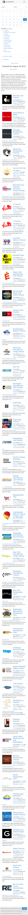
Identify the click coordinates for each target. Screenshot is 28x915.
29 (13, 25)
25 (24, 22)
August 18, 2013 (16, 103)
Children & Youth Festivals (10, 32)
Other (21, 242)
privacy (15, 911)
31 (21, 25)
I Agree (24, 908)
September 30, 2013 (17, 874)
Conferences (7, 38)
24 (21, 22)
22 (13, 22)
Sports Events (7, 45)
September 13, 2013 (6, 895)
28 (10, 25)
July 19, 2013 (16, 726)
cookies (5, 908)
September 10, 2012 (19, 893)
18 (24, 19)
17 (21, 19)
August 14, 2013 (16, 485)
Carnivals (6, 34)
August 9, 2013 (16, 561)
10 (21, 16)
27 (6, 25)
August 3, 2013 (21, 598)
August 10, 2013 (16, 542)
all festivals (5, 59)
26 (3, 25)
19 (3, 22)
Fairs (5, 50)
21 (10, 22)
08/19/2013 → (14, 69)
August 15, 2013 (16, 357)
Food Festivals (7, 46)
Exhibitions (6, 30)
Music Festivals (7, 42)
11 (24, 16)
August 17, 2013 (16, 120)
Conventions (7, 37)
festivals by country (7, 56)
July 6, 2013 (15, 765)
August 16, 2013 (16, 260)
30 (17, 25)
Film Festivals (7, 35)
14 (10, 19)
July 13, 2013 (21, 746)
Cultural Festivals (8, 40)
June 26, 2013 (16, 820)
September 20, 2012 (17, 873)
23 (17, 22)
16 (17, 19)
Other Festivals (7, 51)
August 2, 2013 (16, 655)
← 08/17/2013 (14, 63)
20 (6, 22)
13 (6, 19)
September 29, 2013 (6, 141)
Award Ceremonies (8, 48)
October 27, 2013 (18, 638)
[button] (24, 2)
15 (13, 19)
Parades (6, 43)
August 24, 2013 (20, 674)
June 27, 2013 (16, 801)
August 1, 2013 (16, 708)
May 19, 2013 (16, 837)
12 (3, 19)
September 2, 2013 (17, 784)
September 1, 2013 (17, 466)
